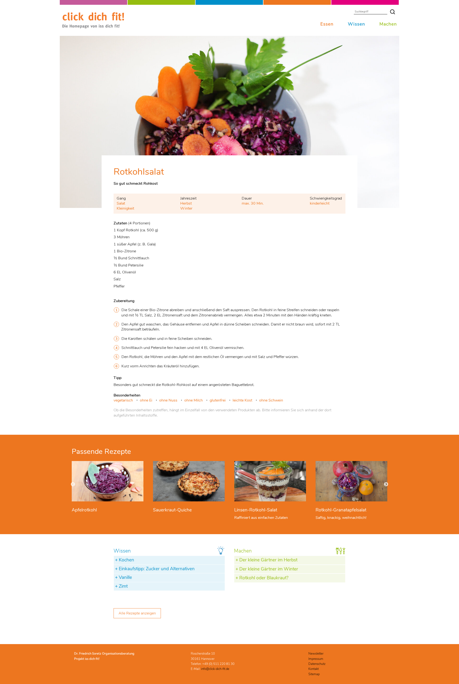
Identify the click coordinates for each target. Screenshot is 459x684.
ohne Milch (193, 400)
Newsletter (315, 653)
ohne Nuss (168, 400)
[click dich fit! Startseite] (93, 27)
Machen (388, 24)
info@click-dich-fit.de (215, 669)
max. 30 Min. (253, 203)
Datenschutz (316, 664)
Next (386, 484)
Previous (73, 484)
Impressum (315, 659)
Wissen (356, 24)
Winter (186, 208)
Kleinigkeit (125, 208)
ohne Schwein (271, 400)
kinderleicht (319, 203)
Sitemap (314, 674)
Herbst (186, 203)
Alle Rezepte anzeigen (137, 613)
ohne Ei (146, 400)
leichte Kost (242, 400)
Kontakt (313, 669)
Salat (121, 203)
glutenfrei (218, 400)
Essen (326, 24)
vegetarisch (123, 400)
